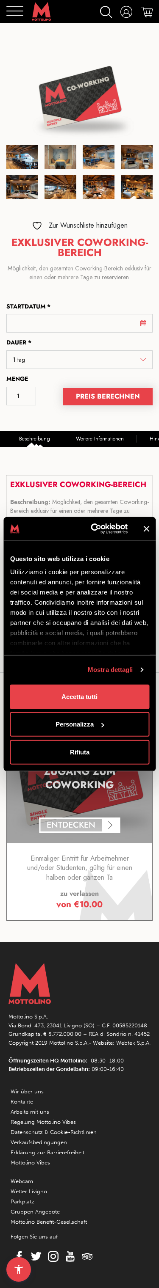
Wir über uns (27, 1091)
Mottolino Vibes (30, 1162)
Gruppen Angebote (35, 1211)
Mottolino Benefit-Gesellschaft (49, 1222)
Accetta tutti (79, 696)
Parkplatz (22, 1201)
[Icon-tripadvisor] (84, 1256)
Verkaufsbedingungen (39, 1142)
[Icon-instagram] (51, 1256)
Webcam (22, 1181)
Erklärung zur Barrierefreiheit (47, 1152)
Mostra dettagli (110, 669)
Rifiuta (79, 751)
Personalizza (75, 724)
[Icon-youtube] (67, 1256)
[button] (18, 1269)
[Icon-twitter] (34, 1256)
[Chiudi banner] (146, 529)
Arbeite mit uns (30, 1112)
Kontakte (22, 1101)
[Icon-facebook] (17, 1256)
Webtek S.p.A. (133, 1043)
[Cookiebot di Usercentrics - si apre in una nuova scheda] (95, 528)
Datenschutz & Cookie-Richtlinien (54, 1132)
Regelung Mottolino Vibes (43, 1122)
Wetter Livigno (29, 1191)
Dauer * (18, 342)
